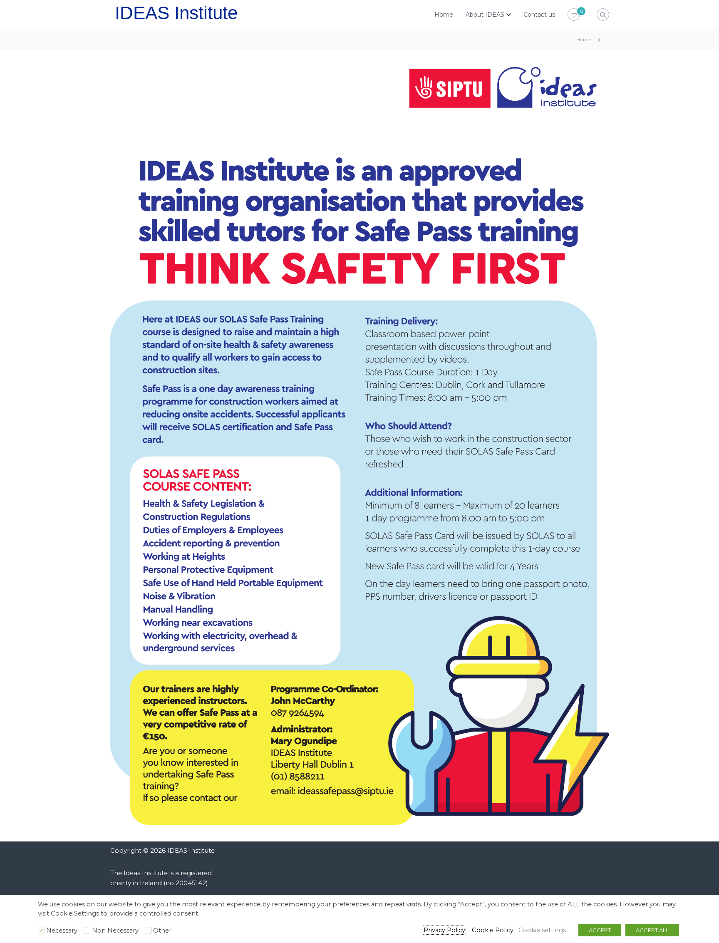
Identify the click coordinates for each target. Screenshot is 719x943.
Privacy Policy (444, 930)
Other (162, 930)
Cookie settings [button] (542, 930)
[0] (574, 15)
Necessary (61, 930)
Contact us (539, 14)
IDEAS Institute (176, 12)
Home (443, 14)
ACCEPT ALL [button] (652, 930)
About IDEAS (485, 14)
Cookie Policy (492, 930)
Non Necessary (115, 930)
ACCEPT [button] (600, 930)
